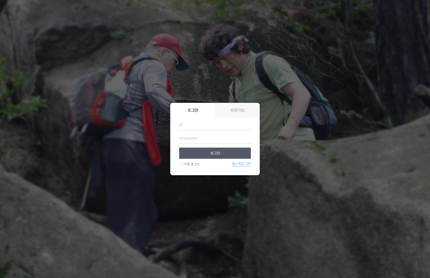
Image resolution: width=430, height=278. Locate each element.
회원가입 (237, 110)
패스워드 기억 (241, 164)
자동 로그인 (192, 164)
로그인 (215, 153)
